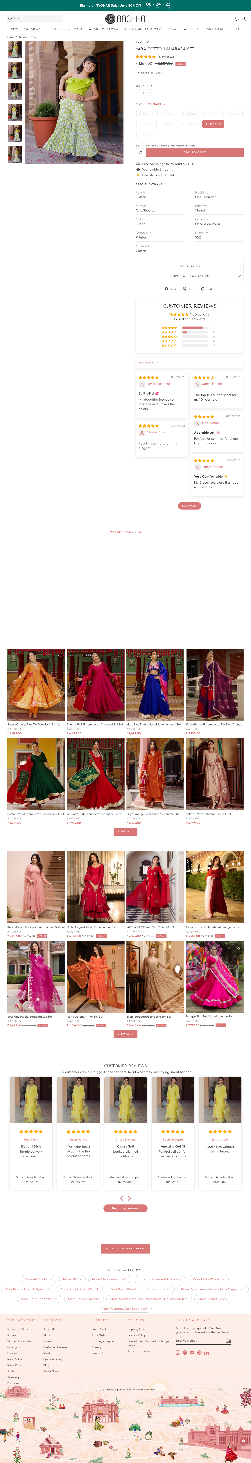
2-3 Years (146, 113)
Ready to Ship (215, 29)
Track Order (99, 1335)
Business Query (53, 1359)
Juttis (10, 1371)
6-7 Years (232, 113)
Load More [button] (189, 506)
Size (139, 104)
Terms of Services (139, 1351)
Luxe (236, 29)
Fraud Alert (99, 1329)
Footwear (154, 29)
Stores (47, 1335)
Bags (172, 29)
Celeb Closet (51, 1371)
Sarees (11, 1335)
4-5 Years (189, 113)
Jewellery (189, 29)
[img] (149, 377)
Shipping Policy (137, 1329)
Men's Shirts (14, 1359)
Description (190, 266)
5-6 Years (211, 113)
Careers (48, 1341)
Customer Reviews (55, 1347)
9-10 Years (190, 124)
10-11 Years (213, 124)
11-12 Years (147, 134)
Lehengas (13, 1347)
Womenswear (86, 29)
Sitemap (97, 1347)
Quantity (144, 85)
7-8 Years (146, 124)
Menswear (111, 29)
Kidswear (132, 29)
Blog (46, 1365)
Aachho (143, 42)
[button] (146, 57)
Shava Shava (26, 37)
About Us (49, 1329)
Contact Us (99, 1353)
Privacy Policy (137, 1335)
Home (11, 37)
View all (125, 831)
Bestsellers (60, 29)
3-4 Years (167, 113)
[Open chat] (243, 1441)
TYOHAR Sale (33, 29)
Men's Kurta (14, 1365)
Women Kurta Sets (19, 1341)
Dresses (12, 1353)
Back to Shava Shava (128, 1248)
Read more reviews (125, 1208)
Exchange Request (103, 1341)
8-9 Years (168, 124)
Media (47, 1353)
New (14, 29)
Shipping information (190, 275)
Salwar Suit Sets (17, 1329)
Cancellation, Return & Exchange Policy (148, 1343)
